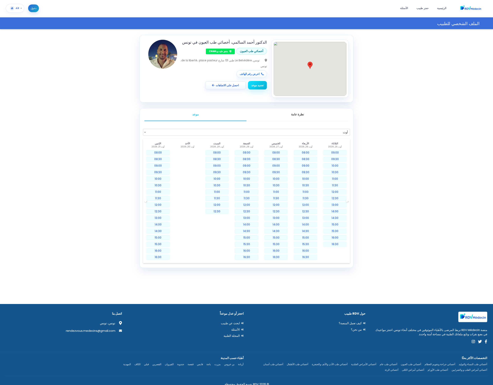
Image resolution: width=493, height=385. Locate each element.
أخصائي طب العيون (411, 364)
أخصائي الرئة (391, 370)
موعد (195, 114)
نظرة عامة (297, 114)
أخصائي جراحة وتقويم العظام (440, 364)
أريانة (241, 364)
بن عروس (229, 364)
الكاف (137, 364)
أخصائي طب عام (388, 364)
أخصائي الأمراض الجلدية (363, 364)
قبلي (146, 364)
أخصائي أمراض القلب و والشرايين (469, 370)
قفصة (191, 364)
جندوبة (180, 364)
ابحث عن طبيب (230, 323)
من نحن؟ (356, 330)
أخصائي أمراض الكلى (413, 370)
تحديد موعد (257, 85)
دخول (33, 8)
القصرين (156, 364)
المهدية (127, 364)
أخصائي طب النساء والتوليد (473, 364)
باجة (208, 364)
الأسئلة (235, 330)
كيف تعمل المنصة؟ (350, 323)
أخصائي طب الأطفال (297, 364)
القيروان (169, 364)
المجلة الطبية (232, 336)
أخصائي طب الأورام (438, 370)
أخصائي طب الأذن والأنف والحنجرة (330, 364)
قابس (200, 364)
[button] (310, 65)
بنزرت (217, 364)
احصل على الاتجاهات (227, 85)
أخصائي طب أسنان (273, 364)
